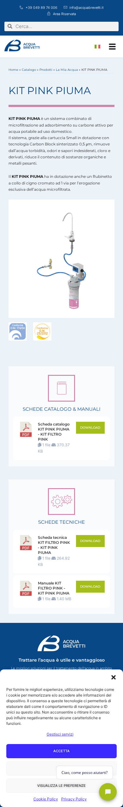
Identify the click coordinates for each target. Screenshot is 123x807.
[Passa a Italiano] (97, 46)
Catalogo (29, 70)
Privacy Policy (74, 799)
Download (90, 428)
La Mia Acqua (67, 70)
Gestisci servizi (60, 734)
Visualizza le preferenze (61, 785)
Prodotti (45, 70)
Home (13, 70)
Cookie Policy (45, 799)
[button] (113, 677)
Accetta (61, 751)
